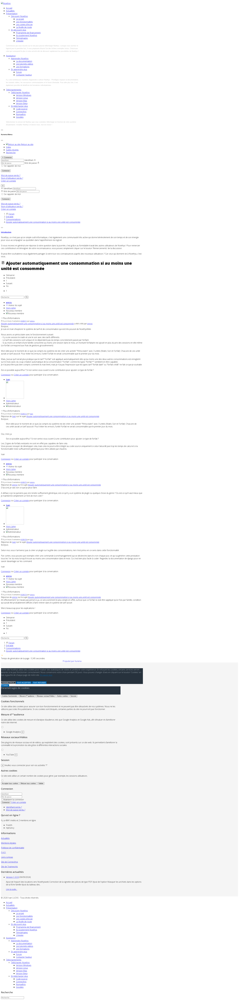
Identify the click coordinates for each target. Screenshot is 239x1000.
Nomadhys (21, 114)
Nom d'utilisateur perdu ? (12, 178)
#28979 (24, 594)
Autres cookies (62, 696)
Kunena (78, 661)
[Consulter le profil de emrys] (7, 305)
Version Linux (22, 98)
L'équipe (19, 40)
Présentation (11, 13)
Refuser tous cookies (28, 783)
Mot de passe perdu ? (10, 175)
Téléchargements (13, 89)
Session (73, 696)
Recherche (11, 152)
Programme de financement (28, 32)
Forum (19, 72)
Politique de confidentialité (12, 847)
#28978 (24, 539)
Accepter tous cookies (10, 783)
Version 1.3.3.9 (12, 877)
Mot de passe (31, 163)
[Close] (2, 140)
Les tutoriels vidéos (24, 64)
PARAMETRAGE (8, 683)
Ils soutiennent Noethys (26, 35)
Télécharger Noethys (20, 92)
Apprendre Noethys (20, 58)
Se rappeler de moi (12, 165)
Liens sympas (7, 857)
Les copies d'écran (24, 24)
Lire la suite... (11, 889)
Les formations (22, 66)
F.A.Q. (3, 852)
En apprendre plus (19, 69)
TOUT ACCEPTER (23, 683)
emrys (9, 302)
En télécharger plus (19, 106)
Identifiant (29, 160)
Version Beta (21, 103)
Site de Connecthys (9, 861)
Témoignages (22, 38)
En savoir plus (46, 675)
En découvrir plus (18, 30)
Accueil (9, 8)
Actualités (10, 10)
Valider (40, 783)
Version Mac (21, 100)
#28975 (24, 482)
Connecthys (21, 111)
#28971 (24, 321)
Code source (21, 108)
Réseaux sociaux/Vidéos (46, 696)
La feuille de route (24, 27)
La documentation (24, 61)
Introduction (6, 232)
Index (8, 147)
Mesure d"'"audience (27, 696)
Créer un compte (8, 180)
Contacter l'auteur (24, 74)
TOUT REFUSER (39, 683)
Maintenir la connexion (13, 799)
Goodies (20, 117)
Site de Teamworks (9, 866)
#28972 (24, 414)
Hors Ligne (11, 308)
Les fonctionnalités (24, 21)
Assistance (11, 55)
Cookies (5, 685)
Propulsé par (69, 661)
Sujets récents (12, 149)
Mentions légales (8, 843)
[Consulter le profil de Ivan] (15, 398)
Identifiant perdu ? (14, 807)
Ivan (8, 379)
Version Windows (23, 95)
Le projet (20, 19)
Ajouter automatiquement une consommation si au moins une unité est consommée (37, 323)
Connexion (6, 171)
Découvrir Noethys (19, 16)
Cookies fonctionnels (9, 696)
